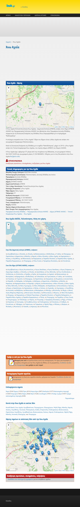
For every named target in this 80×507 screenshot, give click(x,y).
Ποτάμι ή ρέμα (57, 394)
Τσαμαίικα (38, 304)
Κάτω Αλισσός (43, 256)
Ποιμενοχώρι (12, 300)
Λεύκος (8, 258)
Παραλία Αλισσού (49, 258)
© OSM (63, 127)
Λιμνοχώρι (60, 288)
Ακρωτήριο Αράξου (12, 272)
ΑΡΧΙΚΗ (8, 15)
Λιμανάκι (51, 288)
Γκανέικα (11, 279)
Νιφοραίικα (37, 258)
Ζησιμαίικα (49, 279)
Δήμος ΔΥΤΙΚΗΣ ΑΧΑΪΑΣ (58, 212)
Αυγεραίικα (42, 274)
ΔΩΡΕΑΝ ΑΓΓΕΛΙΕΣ (40, 15)
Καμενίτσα (19, 256)
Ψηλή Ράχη (57, 407)
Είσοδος (25, 7)
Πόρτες (31, 300)
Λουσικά (10, 290)
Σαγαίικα (11, 302)
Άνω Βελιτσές (51, 272)
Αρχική (8, 42)
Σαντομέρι (20, 302)
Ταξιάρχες (19, 304)
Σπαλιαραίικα (44, 302)
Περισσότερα (69, 398)
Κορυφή (14, 394)
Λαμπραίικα (65, 256)
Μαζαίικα (19, 290)
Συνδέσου (63, 363)
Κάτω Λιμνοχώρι (25, 286)
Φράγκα (64, 304)
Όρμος (16, 391)
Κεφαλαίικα (52, 286)
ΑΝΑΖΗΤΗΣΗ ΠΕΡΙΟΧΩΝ (22, 15)
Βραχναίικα (20, 276)
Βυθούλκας (50, 254)
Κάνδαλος (54, 281)
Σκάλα (37, 410)
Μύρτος (56, 293)
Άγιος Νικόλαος (41, 269)
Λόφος (24, 394)
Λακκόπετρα (17, 288)
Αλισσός (22, 254)
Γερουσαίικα (51, 276)
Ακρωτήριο (35, 391)
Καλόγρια (37, 281)
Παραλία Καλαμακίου (62, 295)
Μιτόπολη (56, 290)
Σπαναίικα (54, 302)
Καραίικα (9, 283)
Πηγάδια (60, 297)
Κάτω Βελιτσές (12, 286)
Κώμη (9, 288)
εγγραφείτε (29, 479)
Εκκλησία (46, 391)
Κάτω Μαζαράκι (39, 286)
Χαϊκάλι (26, 306)
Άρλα (34, 274)
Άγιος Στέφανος (66, 269)
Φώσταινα (17, 306)
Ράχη (63, 300)
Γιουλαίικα (68, 276)
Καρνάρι (31, 283)
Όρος (25, 391)
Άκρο (7, 391)
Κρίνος (71, 286)
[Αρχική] (11, 6)
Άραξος (27, 274)
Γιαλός (58, 254)
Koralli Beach (10, 407)
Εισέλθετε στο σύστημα (16, 479)
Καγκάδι (10, 281)
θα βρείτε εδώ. (15, 156)
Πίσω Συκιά (37, 261)
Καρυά (34, 256)
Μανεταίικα (27, 258)
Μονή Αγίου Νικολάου (32, 293)
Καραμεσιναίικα (20, 283)
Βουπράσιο (10, 276)
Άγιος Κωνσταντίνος (26, 269)
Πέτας (42, 297)
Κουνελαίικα (62, 286)
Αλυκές (30, 254)
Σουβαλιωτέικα (31, 302)
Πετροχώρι (27, 261)
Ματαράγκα (39, 290)
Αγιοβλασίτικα (13, 254)
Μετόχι (48, 290)
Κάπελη (27, 256)
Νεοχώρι (11, 295)
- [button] (8, 90)
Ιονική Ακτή (68, 279)
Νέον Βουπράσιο (67, 293)
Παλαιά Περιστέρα (32, 295)
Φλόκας (57, 304)
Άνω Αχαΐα (27, 214)
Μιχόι (65, 290)
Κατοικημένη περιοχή (61, 391)
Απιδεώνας (9, 274)
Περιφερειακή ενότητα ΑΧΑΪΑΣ (37, 212)
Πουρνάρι (40, 300)
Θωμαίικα (59, 279)
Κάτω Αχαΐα (54, 256)
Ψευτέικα (45, 306)
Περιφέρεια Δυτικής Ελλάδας (15, 212)
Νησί (32, 394)
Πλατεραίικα (30, 410)
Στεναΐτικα (66, 261)
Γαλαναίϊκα (40, 276)
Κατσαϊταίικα (47, 283)
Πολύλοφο (23, 300)
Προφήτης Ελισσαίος (50, 261)
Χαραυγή (34, 306)
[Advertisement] (40, 27)
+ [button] (8, 88)
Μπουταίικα (47, 293)
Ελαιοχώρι (67, 254)
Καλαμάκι (19, 281)
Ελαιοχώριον (48, 407)
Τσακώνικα (28, 304)
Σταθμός (63, 302)
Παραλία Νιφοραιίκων (13, 261)
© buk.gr (71, 127)
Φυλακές (9, 306)
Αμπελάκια (40, 272)
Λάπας (36, 288)
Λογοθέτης (16, 258)
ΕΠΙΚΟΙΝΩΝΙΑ (55, 15)
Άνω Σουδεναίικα (64, 272)
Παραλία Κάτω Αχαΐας (64, 258)
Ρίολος (69, 300)
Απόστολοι (19, 274)
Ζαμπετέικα (10, 256)
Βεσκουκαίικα (40, 254)
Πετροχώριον (38, 407)
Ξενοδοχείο (43, 394)
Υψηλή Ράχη (48, 304)
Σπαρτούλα (44, 410)
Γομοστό (19, 279)
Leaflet (56, 127)
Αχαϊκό (51, 274)
